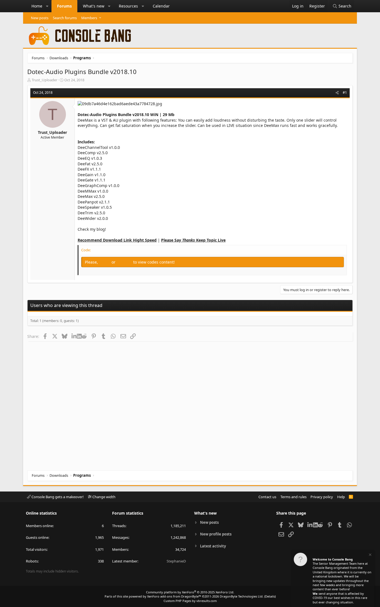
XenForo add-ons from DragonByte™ (174, 596)
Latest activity (213, 546)
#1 (345, 92)
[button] (47, 6)
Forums (64, 6)
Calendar (161, 6)
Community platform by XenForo (190, 592)
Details (270, 596)
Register (125, 262)
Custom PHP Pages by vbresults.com (190, 601)
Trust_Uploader (44, 79)
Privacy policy (321, 496)
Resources (128, 6)
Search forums (65, 17)
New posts (39, 17)
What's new (93, 6)
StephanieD (176, 561)
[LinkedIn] (74, 336)
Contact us (267, 496)
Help (341, 496)
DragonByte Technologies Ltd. (241, 596)
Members (89, 17)
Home (36, 6)
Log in (105, 262)
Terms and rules (293, 496)
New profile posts (215, 534)
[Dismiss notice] (369, 555)
